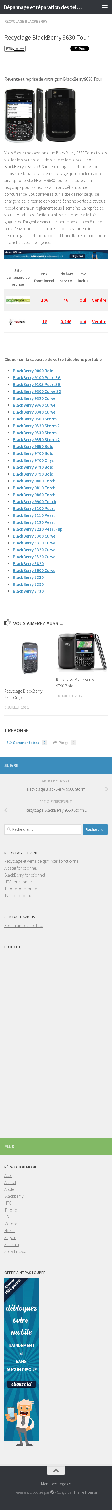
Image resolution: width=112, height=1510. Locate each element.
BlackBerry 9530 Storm (35, 432)
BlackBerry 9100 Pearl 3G (37, 377)
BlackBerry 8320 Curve (34, 550)
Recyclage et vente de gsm (27, 861)
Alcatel (10, 1182)
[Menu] (105, 7)
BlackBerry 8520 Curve (34, 556)
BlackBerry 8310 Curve (34, 543)
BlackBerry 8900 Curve (34, 570)
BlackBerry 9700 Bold (33, 453)
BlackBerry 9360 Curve (34, 405)
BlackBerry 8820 (28, 563)
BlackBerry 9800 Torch (34, 481)
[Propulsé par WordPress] (52, 1492)
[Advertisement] (27, 1038)
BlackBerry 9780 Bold (33, 467)
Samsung (12, 1244)
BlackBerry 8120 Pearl (34, 522)
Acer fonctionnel (65, 861)
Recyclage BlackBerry (25, 21)
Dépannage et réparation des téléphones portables (44, 7)
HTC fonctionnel (18, 882)
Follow (19, 48)
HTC (7, 1203)
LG (6, 1217)
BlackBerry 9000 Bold (33, 370)
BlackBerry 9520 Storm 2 (36, 426)
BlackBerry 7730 (28, 591)
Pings (67, 742)
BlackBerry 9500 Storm (35, 419)
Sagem (10, 1237)
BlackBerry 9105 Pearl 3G (37, 384)
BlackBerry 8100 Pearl (34, 508)
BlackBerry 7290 (28, 584)
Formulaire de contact (23, 925)
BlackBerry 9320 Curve (34, 398)
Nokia (9, 1230)
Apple (9, 1189)
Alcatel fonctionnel (20, 868)
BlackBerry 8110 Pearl (34, 515)
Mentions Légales (56, 1483)
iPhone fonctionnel (21, 888)
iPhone (10, 1210)
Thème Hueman (86, 1492)
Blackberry (14, 1196)
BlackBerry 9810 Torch (34, 488)
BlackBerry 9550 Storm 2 (36, 439)
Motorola (12, 1223)
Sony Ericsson (16, 1251)
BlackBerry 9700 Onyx (33, 460)
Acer (8, 1175)
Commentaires (29, 742)
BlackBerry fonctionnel (24, 875)
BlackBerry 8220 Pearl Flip (37, 529)
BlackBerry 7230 (28, 577)
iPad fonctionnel (18, 895)
